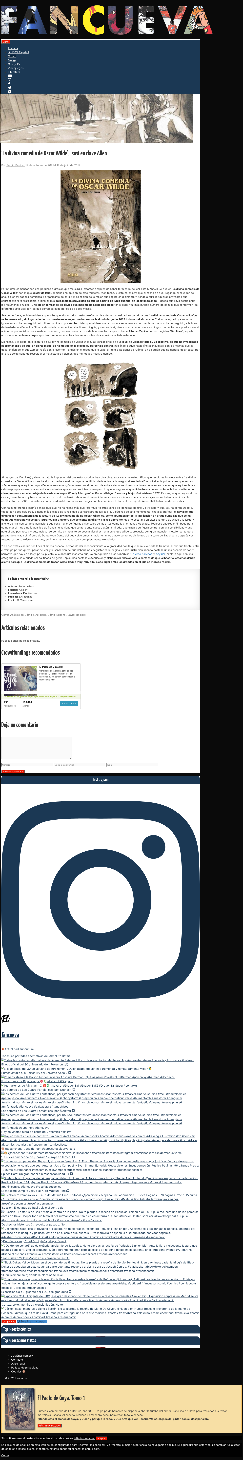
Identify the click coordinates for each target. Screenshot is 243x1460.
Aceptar (101, 1438)
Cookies (16, 1371)
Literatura (14, 72)
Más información (84, 1438)
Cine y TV (14, 64)
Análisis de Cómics (22, 614)
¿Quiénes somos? (22, 1355)
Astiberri (40, 614)
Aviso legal (18, 1363)
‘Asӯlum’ (160, 554)
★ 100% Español (18, 52)
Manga (12, 60)
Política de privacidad (25, 1367)
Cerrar (5, 1455)
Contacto (17, 1359)
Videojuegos (15, 68)
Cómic (12, 56)
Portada (13, 48)
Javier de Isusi (77, 614)
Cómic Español (56, 614)
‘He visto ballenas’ (141, 554)
